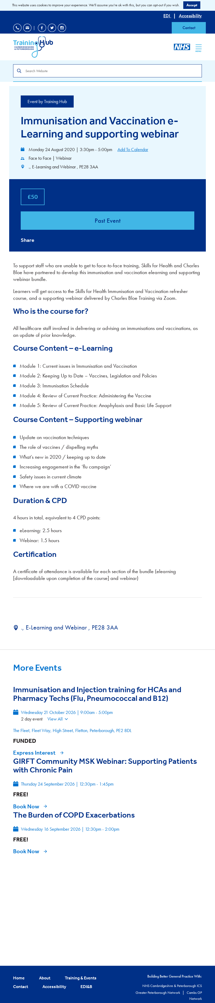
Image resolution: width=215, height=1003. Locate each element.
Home (19, 977)
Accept (191, 5)
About (44, 977)
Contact (188, 27)
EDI (167, 16)
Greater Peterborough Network (158, 992)
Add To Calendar (132, 149)
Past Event (108, 220)
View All (55, 719)
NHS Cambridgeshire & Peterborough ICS (172, 985)
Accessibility (190, 16)
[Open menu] (198, 46)
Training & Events (80, 977)
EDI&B (86, 986)
